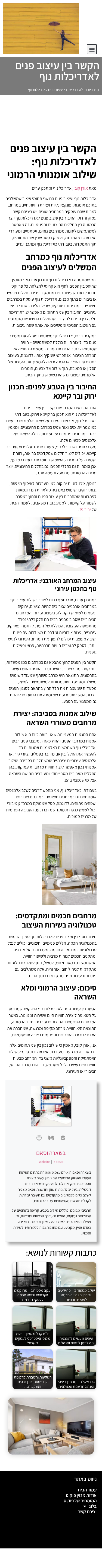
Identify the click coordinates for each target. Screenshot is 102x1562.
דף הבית (93, 89)
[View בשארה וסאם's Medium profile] (51, 1137)
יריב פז (85, 509)
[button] (92, 49)
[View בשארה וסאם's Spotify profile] (63, 1137)
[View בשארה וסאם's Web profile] (39, 1137)
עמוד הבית (87, 1490)
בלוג (82, 89)
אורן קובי (80, 188)
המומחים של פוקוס (80, 1500)
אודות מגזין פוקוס (81, 1495)
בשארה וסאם (51, 1153)
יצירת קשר (87, 1511)
